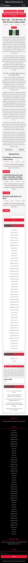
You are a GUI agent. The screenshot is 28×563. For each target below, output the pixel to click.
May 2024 (13, 286)
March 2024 (13, 291)
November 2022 (13, 333)
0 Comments (17, 161)
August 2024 (13, 279)
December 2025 (13, 240)
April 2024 (13, 289)
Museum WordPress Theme (9, 561)
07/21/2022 (7, 200)
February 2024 (13, 294)
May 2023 (13, 317)
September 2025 (13, 245)
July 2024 (13, 281)
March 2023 (13, 322)
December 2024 (13, 268)
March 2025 (13, 260)
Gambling (21, 11)
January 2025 (13, 266)
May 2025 (13, 255)
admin (11, 24)
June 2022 (13, 345)
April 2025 (13, 258)
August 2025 (13, 248)
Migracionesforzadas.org (14, 2)
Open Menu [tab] (7, 5)
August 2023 (13, 309)
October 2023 (13, 304)
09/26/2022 (7, 161)
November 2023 (13, 302)
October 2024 (13, 273)
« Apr (5, 381)
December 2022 (13, 330)
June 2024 (13, 284)
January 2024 (13, 297)
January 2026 (14, 237)
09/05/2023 (7, 181)
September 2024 (13, 276)
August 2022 (13, 340)
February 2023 (13, 325)
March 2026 (13, 232)
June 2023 (13, 315)
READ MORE (7, 172)
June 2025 (13, 253)
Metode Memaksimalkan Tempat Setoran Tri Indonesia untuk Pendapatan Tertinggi (14, 404)
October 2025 (13, 242)
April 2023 (13, 320)
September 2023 (13, 307)
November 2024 (13, 271)
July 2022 (13, 343)
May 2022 (13, 348)
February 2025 (13, 263)
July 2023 (13, 312)
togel (13, 361)
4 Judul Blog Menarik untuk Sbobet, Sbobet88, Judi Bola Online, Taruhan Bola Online (13, 177)
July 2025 (13, 250)
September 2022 (13, 338)
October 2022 (13, 335)
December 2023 (13, 299)
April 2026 (13, 230)
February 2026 (13, 235)
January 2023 (13, 327)
